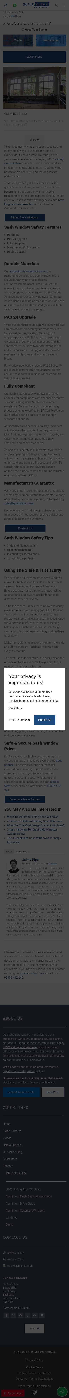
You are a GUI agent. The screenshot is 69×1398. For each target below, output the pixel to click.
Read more (15, 707)
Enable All (44, 719)
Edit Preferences (19, 719)
